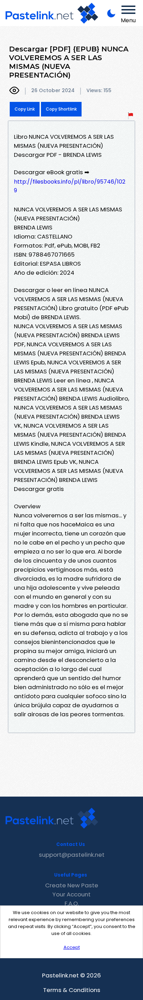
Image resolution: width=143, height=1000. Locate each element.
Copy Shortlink (61, 109)
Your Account (71, 894)
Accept (72, 947)
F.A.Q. (72, 903)
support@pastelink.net (71, 854)
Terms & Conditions (71, 990)
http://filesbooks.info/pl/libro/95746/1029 (69, 186)
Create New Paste (71, 885)
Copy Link (25, 109)
